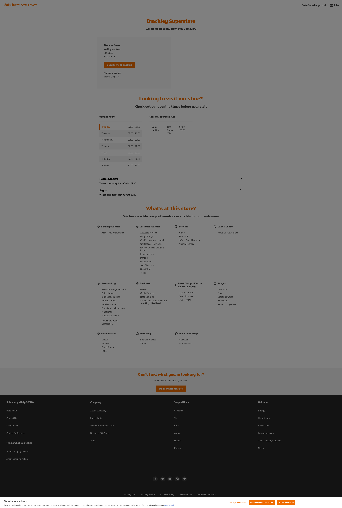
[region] (171, 502)
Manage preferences (238, 502)
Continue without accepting (261, 502)
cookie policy (170, 505)
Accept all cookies (286, 502)
